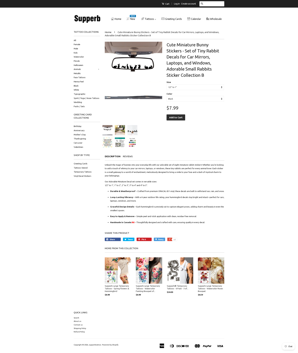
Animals (77, 69)
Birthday (77, 126)
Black (76, 86)
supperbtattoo (95, 345)
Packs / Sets (79, 106)
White (76, 90)
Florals (77, 61)
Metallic (77, 73)
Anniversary (79, 130)
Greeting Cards (80, 163)
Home (108, 32)
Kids (76, 53)
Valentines (78, 147)
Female (77, 44)
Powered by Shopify (110, 345)
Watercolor (79, 57)
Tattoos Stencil (81, 168)
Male (76, 48)
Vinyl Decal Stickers (82, 176)
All (75, 40)
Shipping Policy (80, 328)
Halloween (78, 65)
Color (169, 94)
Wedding (78, 102)
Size (169, 82)
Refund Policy (79, 332)
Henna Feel (79, 81)
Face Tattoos (80, 77)
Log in (177, 3)
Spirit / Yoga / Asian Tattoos (86, 98)
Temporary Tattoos (83, 172)
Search (76, 318)
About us (77, 321)
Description (112, 156)
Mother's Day (80, 134)
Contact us (78, 325)
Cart (167, 4)
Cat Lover (78, 143)
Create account (188, 3)
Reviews (128, 156)
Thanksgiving (80, 139)
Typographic (79, 94)
